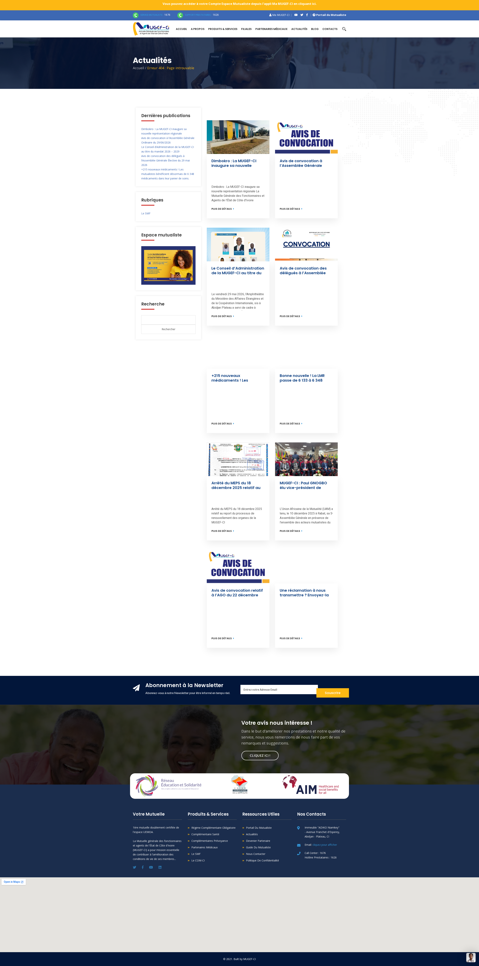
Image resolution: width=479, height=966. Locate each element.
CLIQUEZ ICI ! (260, 755)
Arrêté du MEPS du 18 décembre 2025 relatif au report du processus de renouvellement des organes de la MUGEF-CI (236, 485)
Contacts (330, 29)
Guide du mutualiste (258, 847)
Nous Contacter (255, 854)
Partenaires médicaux (271, 29)
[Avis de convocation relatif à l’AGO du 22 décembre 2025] (238, 566)
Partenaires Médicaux (204, 847)
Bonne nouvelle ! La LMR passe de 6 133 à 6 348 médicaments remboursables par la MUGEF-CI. (303, 378)
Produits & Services (222, 29)
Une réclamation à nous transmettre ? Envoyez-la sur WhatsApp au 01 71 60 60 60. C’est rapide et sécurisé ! (305, 592)
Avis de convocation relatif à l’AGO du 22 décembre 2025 (237, 592)
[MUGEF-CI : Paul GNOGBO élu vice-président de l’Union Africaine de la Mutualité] (306, 459)
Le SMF (145, 213)
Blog (315, 29)
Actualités (299, 29)
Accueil (181, 29)
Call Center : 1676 (315, 853)
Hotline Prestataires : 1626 (321, 857)
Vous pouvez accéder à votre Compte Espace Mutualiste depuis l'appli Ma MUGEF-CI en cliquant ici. (240, 3)
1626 (202, 14)
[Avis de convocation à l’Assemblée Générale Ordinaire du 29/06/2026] (306, 137)
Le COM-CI (198, 860)
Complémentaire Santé (205, 834)
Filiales (246, 29)
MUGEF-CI (249, 959)
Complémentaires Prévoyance (209, 841)
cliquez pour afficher (324, 844)
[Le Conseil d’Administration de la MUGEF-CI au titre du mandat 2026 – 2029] (238, 244)
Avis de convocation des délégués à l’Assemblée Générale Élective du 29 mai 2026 (165, 160)
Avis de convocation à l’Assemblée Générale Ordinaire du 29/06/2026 (303, 163)
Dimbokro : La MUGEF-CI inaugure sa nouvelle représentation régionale (235, 163)
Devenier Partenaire (258, 841)
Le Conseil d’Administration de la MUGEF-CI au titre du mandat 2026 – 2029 (238, 270)
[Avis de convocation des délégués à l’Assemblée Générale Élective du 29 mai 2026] (306, 244)
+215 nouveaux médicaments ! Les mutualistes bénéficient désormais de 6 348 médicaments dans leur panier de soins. (167, 174)
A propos (198, 29)
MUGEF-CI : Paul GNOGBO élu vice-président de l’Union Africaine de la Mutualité (304, 485)
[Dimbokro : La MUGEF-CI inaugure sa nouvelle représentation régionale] (238, 137)
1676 (155, 14)
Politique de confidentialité (262, 860)
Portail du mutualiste (259, 827)
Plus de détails (221, 209)
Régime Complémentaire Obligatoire (213, 827)
